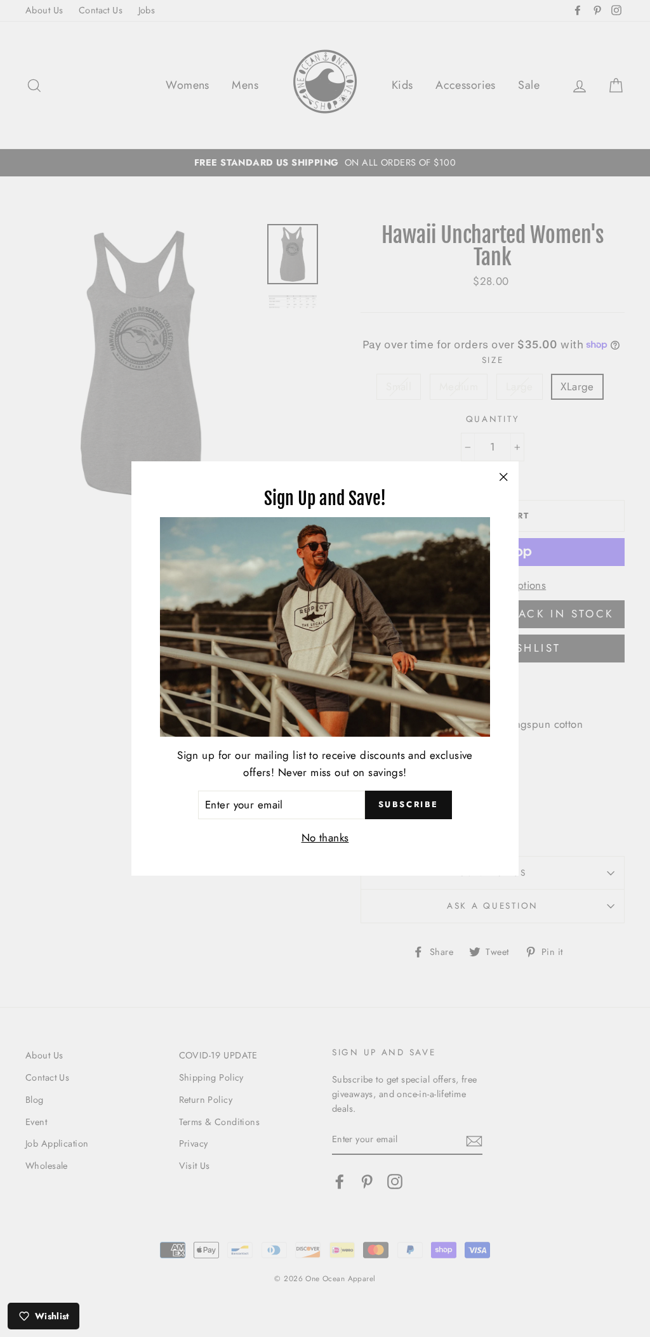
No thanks (325, 837)
